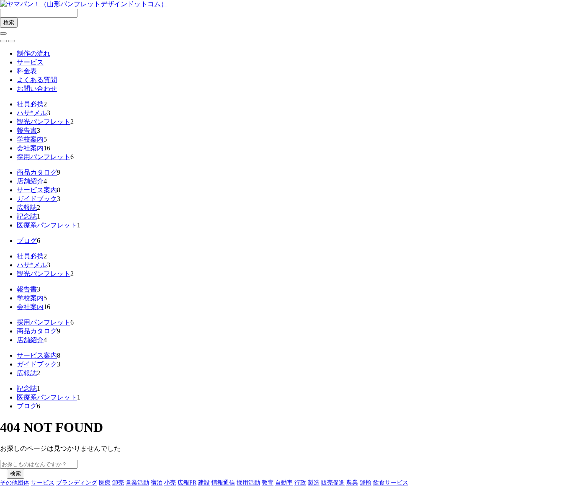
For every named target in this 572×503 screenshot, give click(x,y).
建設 (204, 483)
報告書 (27, 130)
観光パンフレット (43, 121)
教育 (267, 483)
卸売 (118, 483)
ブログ (27, 240)
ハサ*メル (32, 112)
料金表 (27, 71)
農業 (352, 483)
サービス (30, 62)
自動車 (284, 483)
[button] (3, 41)
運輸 (365, 483)
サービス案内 (37, 189)
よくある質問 (37, 79)
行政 (300, 483)
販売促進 (333, 483)
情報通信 (223, 483)
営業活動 (137, 483)
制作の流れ (33, 53)
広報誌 (27, 207)
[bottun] (3, 33)
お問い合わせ (37, 88)
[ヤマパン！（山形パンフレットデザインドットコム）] (83, 4)
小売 (170, 483)
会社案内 (30, 148)
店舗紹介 (30, 181)
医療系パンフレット (47, 225)
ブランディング (76, 483)
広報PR (187, 483)
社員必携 (30, 104)
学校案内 (30, 139)
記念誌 (27, 216)
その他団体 (14, 483)
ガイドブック (37, 198)
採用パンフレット (43, 156)
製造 (313, 483)
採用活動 (248, 483)
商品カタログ (37, 172)
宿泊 (156, 483)
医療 (105, 483)
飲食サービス (390, 483)
